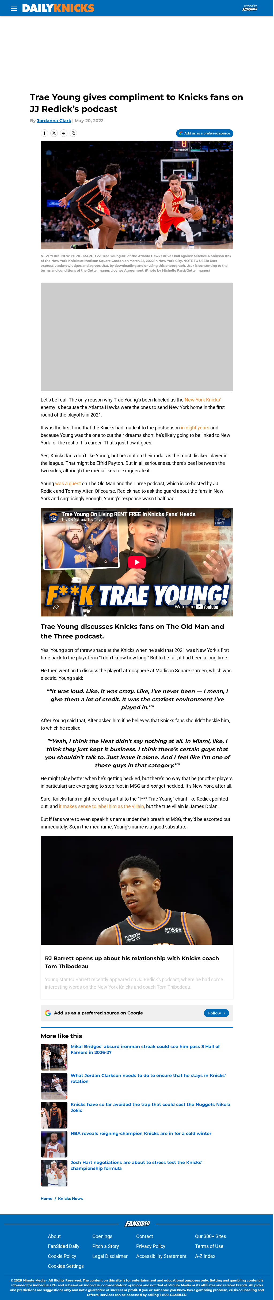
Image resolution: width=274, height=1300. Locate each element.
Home (46, 1198)
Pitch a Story (105, 1246)
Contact (144, 1236)
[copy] (73, 133)
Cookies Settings (66, 1266)
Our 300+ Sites (210, 1236)
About (54, 1236)
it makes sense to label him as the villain (101, 806)
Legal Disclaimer (110, 1256)
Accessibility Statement (161, 1256)
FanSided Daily (63, 1246)
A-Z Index (205, 1256)
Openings (102, 1236)
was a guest (68, 483)
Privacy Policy (150, 1246)
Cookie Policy (62, 1256)
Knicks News (70, 1198)
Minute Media (34, 1280)
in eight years (194, 427)
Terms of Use (209, 1246)
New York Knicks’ (203, 400)
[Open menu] (14, 8)
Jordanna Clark (54, 120)
